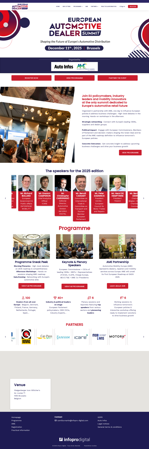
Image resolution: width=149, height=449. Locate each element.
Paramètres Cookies (90, 445)
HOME (58, 6)
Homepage (16, 417)
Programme (16, 420)
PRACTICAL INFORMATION (108, 6)
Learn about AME (117, 286)
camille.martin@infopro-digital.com (72, 420)
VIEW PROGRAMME (74, 78)
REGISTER (133, 7)
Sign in (123, 6)
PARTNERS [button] (94, 6)
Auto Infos (102, 420)
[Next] (143, 198)
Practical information (20, 430)
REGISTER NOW (31, 78)
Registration (16, 427)
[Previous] (5, 198)
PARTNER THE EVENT (117, 78)
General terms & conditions (110, 427)
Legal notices (103, 424)
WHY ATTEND (66, 6)
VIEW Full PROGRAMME (31, 286)
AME (86, 6)
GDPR (100, 417)
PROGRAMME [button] (77, 6)
